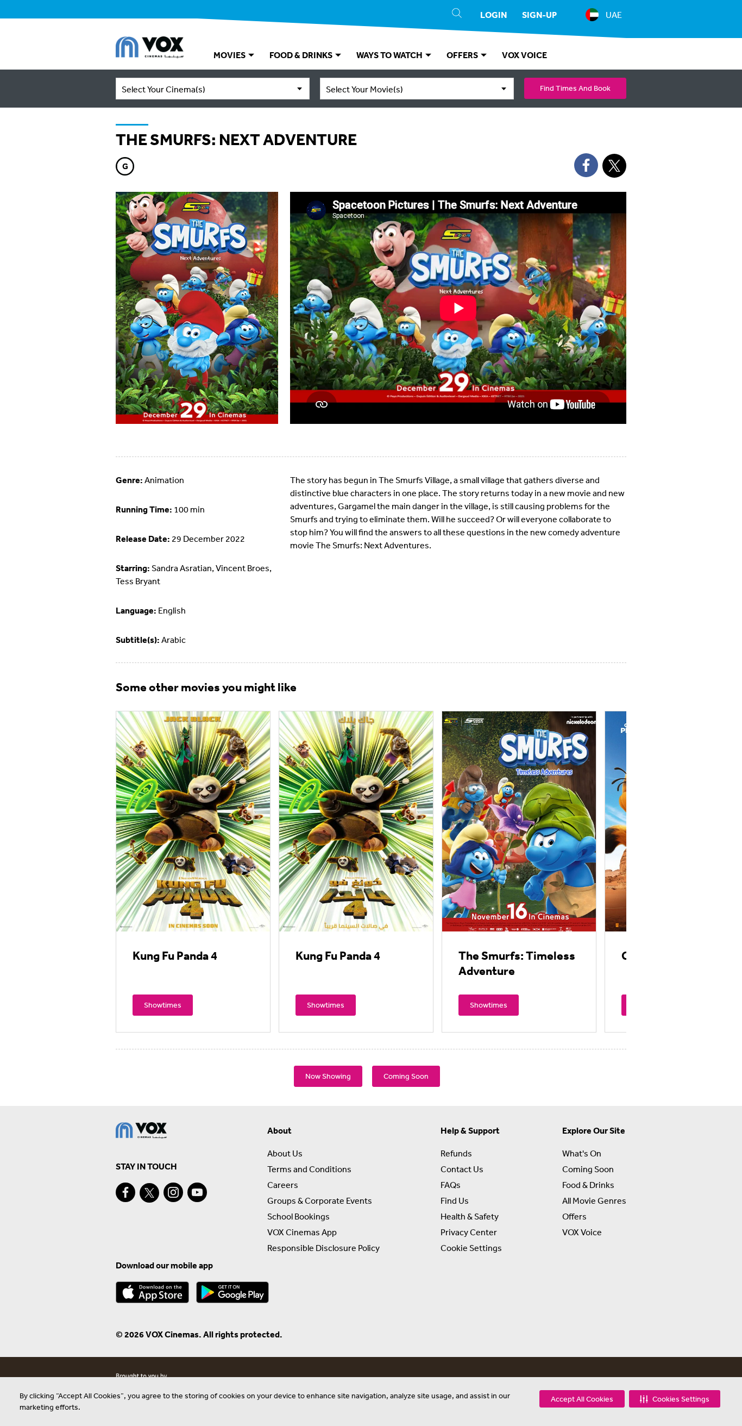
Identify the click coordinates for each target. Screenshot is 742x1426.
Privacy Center (469, 1232)
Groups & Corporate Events (319, 1200)
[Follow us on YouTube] (197, 1192)
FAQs (451, 1184)
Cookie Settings (471, 1247)
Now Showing (328, 1076)
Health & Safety (470, 1216)
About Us (285, 1153)
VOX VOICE (524, 54)
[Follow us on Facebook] (125, 1192)
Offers (574, 1216)
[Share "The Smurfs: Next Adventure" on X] (614, 166)
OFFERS (463, 54)
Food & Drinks (588, 1184)
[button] (674, 1399)
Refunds (456, 1153)
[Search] (457, 14)
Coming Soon (406, 1076)
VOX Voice (582, 1232)
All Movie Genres (594, 1200)
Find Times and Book (575, 88)
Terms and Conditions (309, 1169)
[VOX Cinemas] (150, 48)
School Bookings (298, 1216)
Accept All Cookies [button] (582, 1399)
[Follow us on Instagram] (173, 1192)
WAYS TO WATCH (390, 54)
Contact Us (462, 1169)
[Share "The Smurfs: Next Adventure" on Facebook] (586, 165)
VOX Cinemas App (302, 1232)
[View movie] (193, 821)
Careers (282, 1184)
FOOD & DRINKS (301, 54)
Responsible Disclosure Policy (323, 1247)
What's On (581, 1153)
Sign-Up (539, 14)
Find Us (455, 1200)
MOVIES (230, 54)
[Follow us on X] (149, 1193)
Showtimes (162, 1005)
